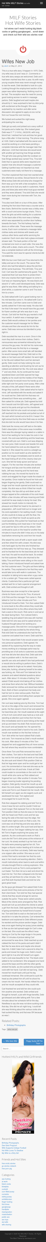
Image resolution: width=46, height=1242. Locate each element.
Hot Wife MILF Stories (16, 4)
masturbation (7, 1214)
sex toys (5, 1219)
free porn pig (7, 1168)
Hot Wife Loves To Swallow (12, 1150)
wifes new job (12, 1029)
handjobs (5, 1209)
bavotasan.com (30, 1238)
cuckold (5, 1189)
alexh (6, 66)
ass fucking (6, 1178)
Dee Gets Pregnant (9, 1145)
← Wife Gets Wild (10, 1041)
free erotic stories (8, 1163)
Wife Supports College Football (14, 1147)
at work (4, 1181)
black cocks (6, 1184)
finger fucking (7, 1201)
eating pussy (7, 1196)
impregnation (7, 1211)
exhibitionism (7, 1199)
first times (5, 1204)
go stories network (9, 1166)
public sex (6, 1217)
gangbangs (6, 1206)
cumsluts (5, 1194)
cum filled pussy (8, 1191)
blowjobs (5, 1186)
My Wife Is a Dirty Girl (10, 1153)
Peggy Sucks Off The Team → (34, 1042)
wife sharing (6, 1224)
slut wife (5, 1222)
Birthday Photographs (10, 1142)
